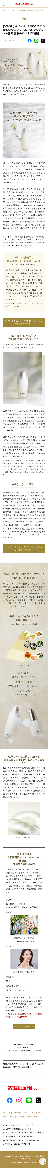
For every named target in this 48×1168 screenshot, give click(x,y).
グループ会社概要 (9, 1136)
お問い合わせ (7, 1144)
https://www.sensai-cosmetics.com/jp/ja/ (24, 1050)
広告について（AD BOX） (22, 1144)
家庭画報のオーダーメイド (22, 1129)
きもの (11, 1117)
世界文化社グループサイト (33, 1133)
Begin (21, 1133)
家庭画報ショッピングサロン (12, 1125)
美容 (33, 1113)
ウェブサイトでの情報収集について (29, 1140)
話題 (12, 10)
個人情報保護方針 (9, 1140)
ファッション (17, 1113)
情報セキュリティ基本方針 (25, 1136)
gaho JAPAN (7, 1129)
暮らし (26, 1113)
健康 (39, 1113)
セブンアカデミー (29, 1125)
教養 (5, 1117)
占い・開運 (20, 1117)
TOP (5, 10)
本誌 (35, 1117)
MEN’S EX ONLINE (10, 1133)
